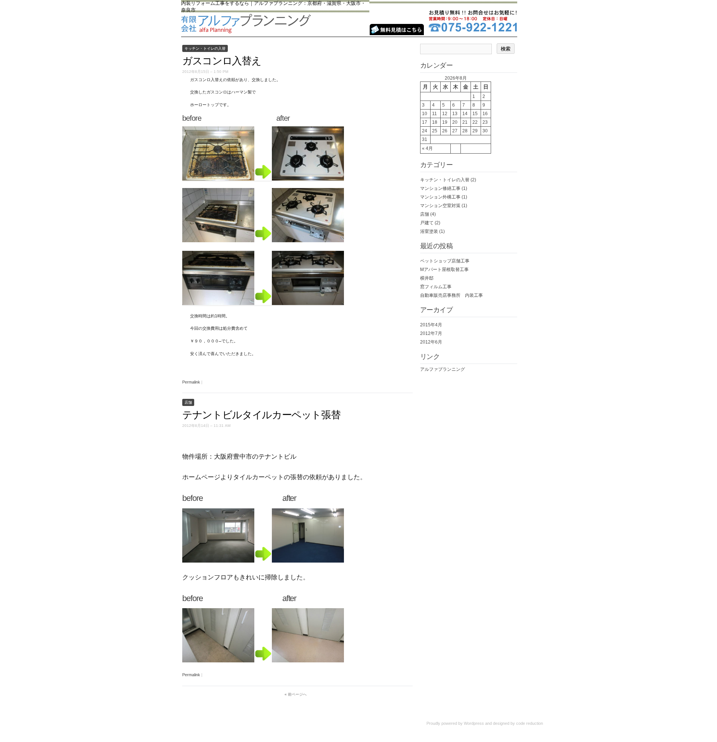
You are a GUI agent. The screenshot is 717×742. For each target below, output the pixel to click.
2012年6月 (431, 342)
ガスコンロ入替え (221, 61)
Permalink (191, 382)
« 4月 (427, 148)
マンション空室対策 (440, 205)
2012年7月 (431, 333)
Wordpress (474, 723)
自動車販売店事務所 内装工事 (451, 295)
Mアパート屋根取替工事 (444, 269)
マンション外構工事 (440, 197)
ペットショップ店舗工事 (444, 261)
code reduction (529, 723)
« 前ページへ (296, 694)
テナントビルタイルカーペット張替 (261, 415)
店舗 (188, 402)
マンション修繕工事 (440, 188)
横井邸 (427, 278)
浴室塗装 (429, 231)
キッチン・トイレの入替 (205, 48)
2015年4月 (431, 324)
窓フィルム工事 (435, 286)
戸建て (427, 222)
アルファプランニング (442, 369)
